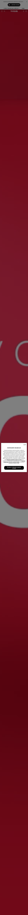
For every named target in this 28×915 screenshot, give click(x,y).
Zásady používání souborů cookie (14, 459)
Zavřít (25, 444)
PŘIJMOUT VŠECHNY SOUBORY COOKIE (14, 468)
